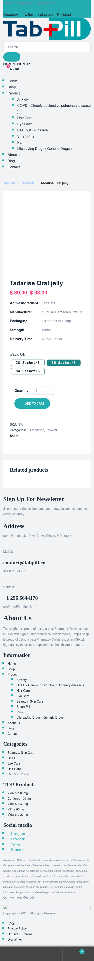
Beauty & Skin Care (30, 701)
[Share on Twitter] (27, 435)
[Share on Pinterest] (45, 435)
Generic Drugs (18, 774)
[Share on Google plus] (40, 435)
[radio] (28, 363)
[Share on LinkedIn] (31, 435)
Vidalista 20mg (18, 814)
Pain (20, 712)
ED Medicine (35, 430)
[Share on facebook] (22, 435)
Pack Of (17, 354)
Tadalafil (51, 430)
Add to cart (34, 403)
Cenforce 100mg (19, 798)
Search (47, 954)
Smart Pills (24, 706)
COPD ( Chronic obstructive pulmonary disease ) (50, 685)
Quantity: (22, 390)
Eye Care (23, 696)
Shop (11, 669)
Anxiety (22, 680)
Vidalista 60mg (18, 793)
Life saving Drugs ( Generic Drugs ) (41, 717)
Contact (13, 733)
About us (14, 723)
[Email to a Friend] (50, 435)
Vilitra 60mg (16, 809)
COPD (12, 758)
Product (13, 674)
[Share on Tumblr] (36, 435)
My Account (15, 954)
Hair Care (23, 690)
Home (12, 663)
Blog (11, 728)
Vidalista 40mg (18, 803)
